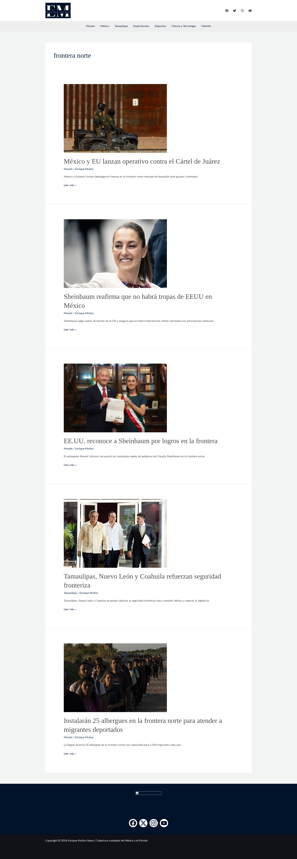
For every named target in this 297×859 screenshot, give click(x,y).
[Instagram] (242, 10)
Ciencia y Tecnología (183, 26)
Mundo (90, 26)
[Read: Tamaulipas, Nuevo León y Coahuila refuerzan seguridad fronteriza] (115, 533)
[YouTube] (250, 10)
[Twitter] (234, 10)
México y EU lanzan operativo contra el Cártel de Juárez (142, 161)
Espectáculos (141, 26)
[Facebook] (226, 10)
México (104, 26)
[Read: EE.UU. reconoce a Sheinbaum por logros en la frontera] (115, 397)
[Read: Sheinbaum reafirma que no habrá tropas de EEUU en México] (115, 253)
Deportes (160, 26)
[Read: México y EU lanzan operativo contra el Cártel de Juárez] (115, 118)
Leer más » (70, 185)
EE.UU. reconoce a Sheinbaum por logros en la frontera (141, 441)
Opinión (206, 26)
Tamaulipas (121, 26)
